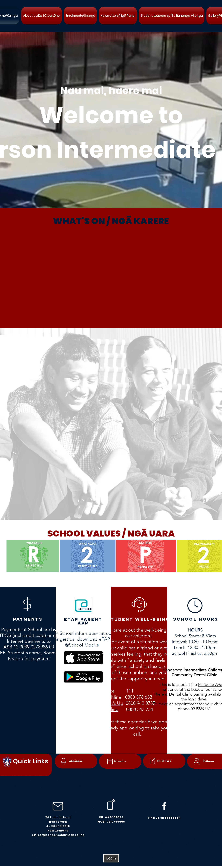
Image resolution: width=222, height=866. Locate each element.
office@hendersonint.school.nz (58, 835)
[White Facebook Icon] (164, 806)
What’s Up (112, 703)
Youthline (111, 697)
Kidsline (110, 709)
